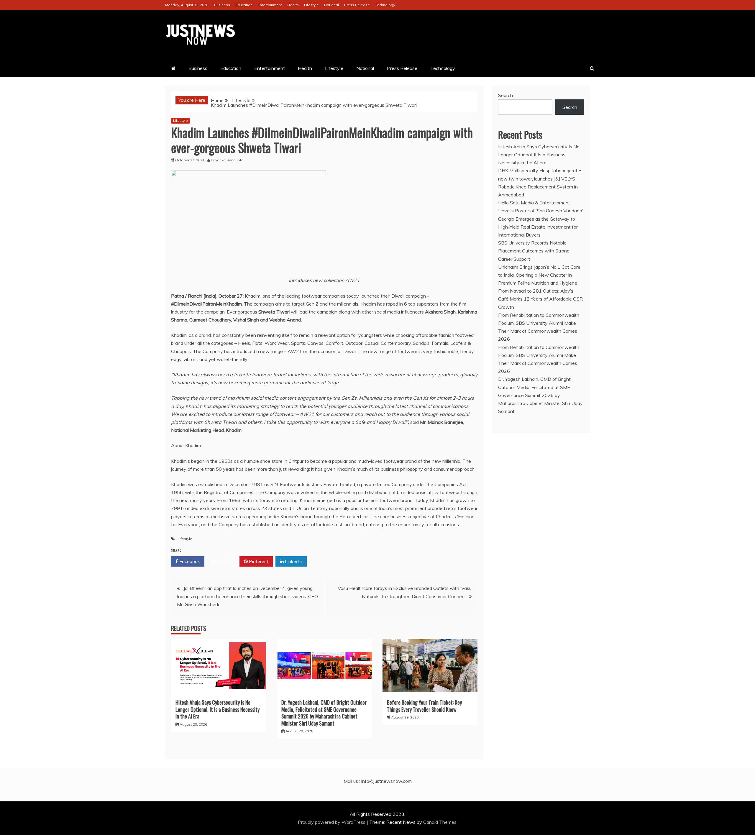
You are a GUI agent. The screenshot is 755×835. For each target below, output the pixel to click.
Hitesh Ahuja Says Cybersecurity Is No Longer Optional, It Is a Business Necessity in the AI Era (217, 709)
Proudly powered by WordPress (332, 822)
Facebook (189, 561)
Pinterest (258, 561)
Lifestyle (311, 5)
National (331, 5)
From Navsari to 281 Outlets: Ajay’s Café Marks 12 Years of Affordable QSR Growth (540, 299)
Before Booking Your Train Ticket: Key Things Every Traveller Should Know (424, 705)
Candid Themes (440, 822)
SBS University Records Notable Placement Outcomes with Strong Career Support (533, 251)
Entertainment (270, 5)
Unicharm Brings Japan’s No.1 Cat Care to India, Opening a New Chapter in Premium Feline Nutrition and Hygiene (539, 275)
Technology (385, 5)
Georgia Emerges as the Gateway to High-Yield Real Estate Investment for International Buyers (538, 227)
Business (222, 5)
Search (505, 95)
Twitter (224, 561)
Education (243, 5)
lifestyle (185, 539)
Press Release (357, 5)
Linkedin (293, 561)
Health (293, 5)
